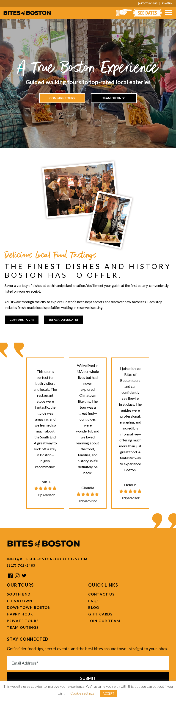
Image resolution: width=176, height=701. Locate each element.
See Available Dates (63, 319)
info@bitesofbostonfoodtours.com (47, 559)
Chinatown (19, 601)
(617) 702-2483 (147, 3)
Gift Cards (100, 614)
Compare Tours (62, 98)
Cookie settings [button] (82, 693)
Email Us (167, 3)
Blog (93, 607)
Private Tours (22, 621)
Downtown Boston (29, 607)
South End (18, 594)
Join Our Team (104, 621)
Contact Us (101, 594)
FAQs (93, 601)
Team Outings (114, 98)
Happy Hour (20, 614)
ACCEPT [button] (108, 693)
